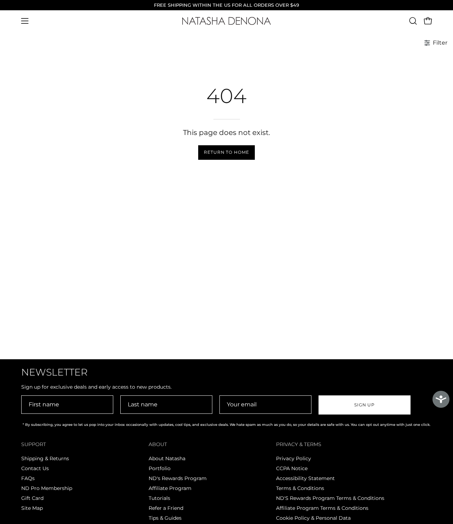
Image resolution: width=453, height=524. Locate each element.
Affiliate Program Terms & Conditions (322, 508)
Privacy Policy (293, 458)
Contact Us (35, 468)
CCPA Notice (292, 468)
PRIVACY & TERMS (298, 444)
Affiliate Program (170, 488)
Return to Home (226, 152)
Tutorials (159, 498)
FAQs (28, 478)
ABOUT (158, 444)
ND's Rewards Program (178, 478)
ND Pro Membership (46, 488)
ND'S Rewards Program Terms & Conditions (330, 498)
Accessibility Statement (305, 478)
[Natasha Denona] (226, 21)
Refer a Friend (166, 508)
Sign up (364, 404)
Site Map (32, 508)
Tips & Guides (165, 518)
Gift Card (32, 498)
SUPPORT (33, 444)
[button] (413, 20)
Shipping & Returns (45, 458)
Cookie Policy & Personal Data (313, 518)
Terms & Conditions (300, 488)
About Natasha (167, 458)
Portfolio (160, 468)
